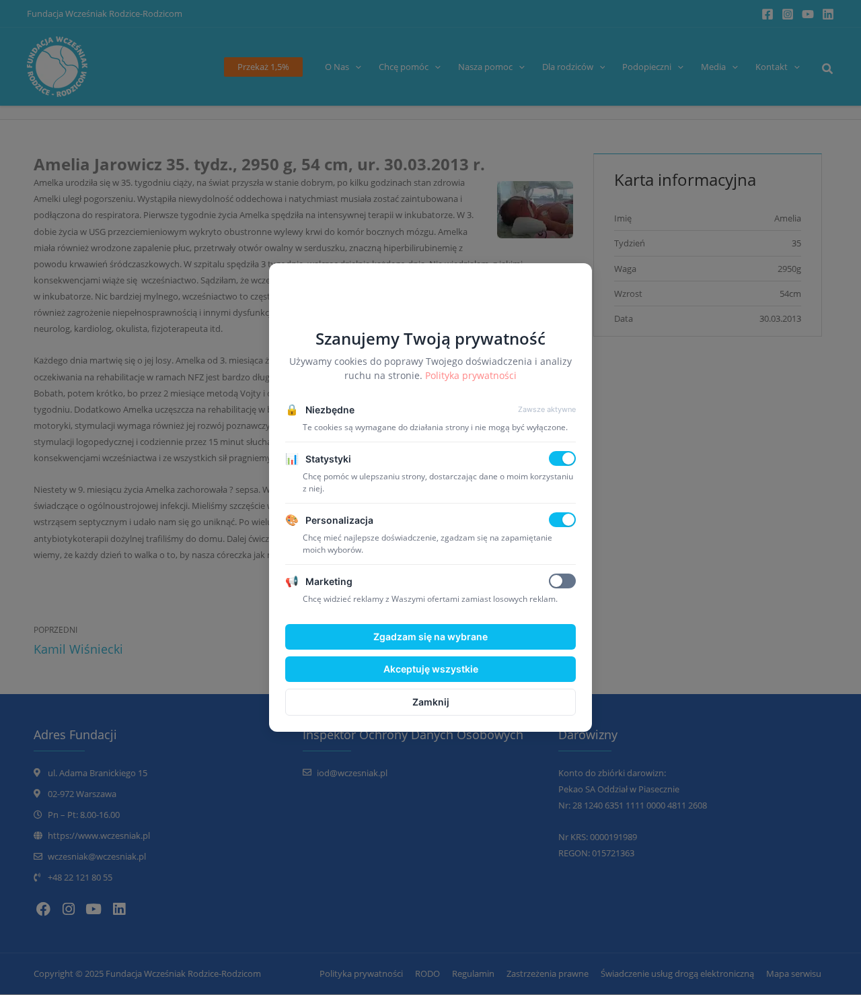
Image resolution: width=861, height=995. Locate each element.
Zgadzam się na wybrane (430, 636)
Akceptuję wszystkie (430, 669)
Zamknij (430, 702)
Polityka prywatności (471, 375)
